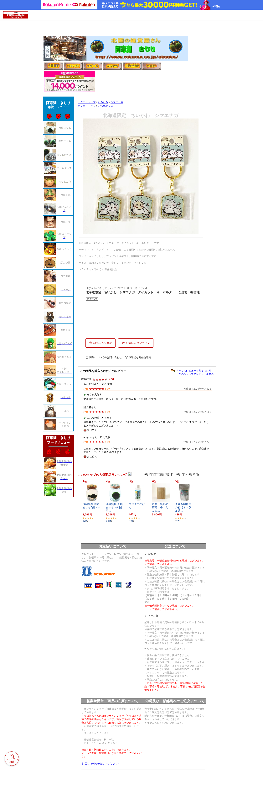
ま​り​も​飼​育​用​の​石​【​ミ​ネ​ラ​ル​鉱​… (183, 507)
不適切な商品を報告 (140, 357)
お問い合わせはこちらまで (99, 763)
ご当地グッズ (105, 106)
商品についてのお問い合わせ (105, 357)
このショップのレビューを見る (196, 374)
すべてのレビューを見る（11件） (195, 370)
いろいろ (103, 102)
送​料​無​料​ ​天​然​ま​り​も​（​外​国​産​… (114, 507)
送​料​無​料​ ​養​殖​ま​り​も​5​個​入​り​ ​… (93, 507)
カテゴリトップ (86, 102)
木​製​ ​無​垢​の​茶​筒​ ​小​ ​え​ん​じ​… (160, 507)
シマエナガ (117, 102)
